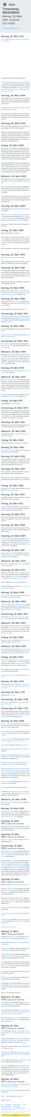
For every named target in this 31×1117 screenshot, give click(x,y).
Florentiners (15, 907)
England (3, 787)
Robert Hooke (5, 781)
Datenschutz (17, 1104)
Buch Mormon (25, 640)
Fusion (9, 488)
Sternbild (20, 702)
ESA (4, 358)
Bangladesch (16, 403)
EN (2, 1104)
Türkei (15, 582)
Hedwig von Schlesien (7, 839)
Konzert (25, 651)
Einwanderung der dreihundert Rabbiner (12, 913)
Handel (15, 869)
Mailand (3, 954)
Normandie (19, 1096)
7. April (27, 1031)
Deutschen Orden (8, 853)
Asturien (16, 490)
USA (7, 588)
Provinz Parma (14, 866)
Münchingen (23, 1012)
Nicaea (22, 1054)
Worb (20, 1013)
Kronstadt (5, 923)
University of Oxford (12, 764)
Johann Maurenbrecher (7, 731)
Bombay (25, 787)
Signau (14, 1013)
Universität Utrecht (8, 802)
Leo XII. (18, 661)
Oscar (25, 292)
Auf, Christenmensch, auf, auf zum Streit (13, 741)
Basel (10, 436)
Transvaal (5, 538)
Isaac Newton (5, 745)
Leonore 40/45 (19, 434)
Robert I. (3, 1096)
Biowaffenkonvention (19, 388)
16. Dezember (9, 379)
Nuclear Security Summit (14, 82)
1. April (3, 39)
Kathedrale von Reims (16, 884)
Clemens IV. (26, 839)
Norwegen (9, 1021)
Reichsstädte (24, 875)
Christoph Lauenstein (8, 292)
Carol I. (12, 555)
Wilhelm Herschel (6, 702)
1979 (17, 361)
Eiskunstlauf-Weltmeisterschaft (17, 39)
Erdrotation (9, 633)
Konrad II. (19, 1084)
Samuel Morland (5, 755)
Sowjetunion (17, 301)
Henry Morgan (25, 793)
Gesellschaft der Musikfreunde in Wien (18, 652)
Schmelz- (26, 781)
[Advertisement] (15, 59)
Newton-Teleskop (23, 745)
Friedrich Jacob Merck (7, 723)
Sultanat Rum (13, 1054)
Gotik (25, 884)
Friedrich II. (10, 888)
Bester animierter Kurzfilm (9, 294)
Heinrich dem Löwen (14, 985)
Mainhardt (12, 1090)
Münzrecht (21, 862)
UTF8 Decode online (9, 1110)
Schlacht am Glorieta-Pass (18, 604)
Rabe (24, 702)
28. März (3, 604)
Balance (17, 291)
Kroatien (9, 321)
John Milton (16, 749)
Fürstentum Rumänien (10, 553)
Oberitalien (16, 828)
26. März (19, 1031)
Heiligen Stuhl (26, 335)
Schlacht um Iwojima (9, 450)
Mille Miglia (10, 477)
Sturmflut (11, 669)
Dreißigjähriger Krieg (7, 811)
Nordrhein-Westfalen (9, 336)
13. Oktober (4, 363)
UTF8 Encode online (19, 1108)
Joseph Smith (10, 640)
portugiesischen (12, 900)
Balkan (25, 826)
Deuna (7, 977)
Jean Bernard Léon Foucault (17, 627)
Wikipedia (8, 1100)
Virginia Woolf (5, 506)
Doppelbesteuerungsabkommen (10, 316)
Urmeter (12, 695)
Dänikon (10, 1012)
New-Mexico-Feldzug (13, 609)
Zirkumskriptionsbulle (11, 660)
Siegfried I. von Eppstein (12, 1033)
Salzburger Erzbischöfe (9, 1040)
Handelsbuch (5, 907)
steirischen (26, 1040)
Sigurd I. (14, 1017)
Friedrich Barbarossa (12, 956)
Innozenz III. (6, 890)
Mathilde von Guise (20, 684)
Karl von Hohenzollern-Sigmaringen (11, 595)
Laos (25, 309)
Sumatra (20, 564)
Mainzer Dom (24, 1033)
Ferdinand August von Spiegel (9, 675)
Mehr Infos (22, 1112)
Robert (3, 1060)
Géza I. (20, 1046)
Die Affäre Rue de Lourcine (17, 617)
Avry (2, 971)
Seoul (24, 82)
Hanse (25, 867)
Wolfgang (25, 291)
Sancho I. (21, 898)
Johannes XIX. (9, 1084)
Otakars (23, 1042)
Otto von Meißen (8, 965)
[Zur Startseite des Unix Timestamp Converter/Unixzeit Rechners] (5, 4)
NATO (14, 179)
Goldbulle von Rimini (10, 851)
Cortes (13, 901)
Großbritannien (6, 344)
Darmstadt (23, 723)
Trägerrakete (9, 358)
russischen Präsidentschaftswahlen (16, 214)
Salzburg (3, 1066)
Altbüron (23, 1010)
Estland (10, 181)
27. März (3, 82)
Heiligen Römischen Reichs (10, 1086)
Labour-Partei (6, 345)
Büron (5, 1012)
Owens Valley (23, 586)
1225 (21, 921)
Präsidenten (19, 220)
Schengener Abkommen (18, 209)
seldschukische (5, 1052)
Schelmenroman (17, 768)
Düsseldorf (18, 733)
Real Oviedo (8, 490)
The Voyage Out (23, 506)
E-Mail (11, 237)
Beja (20, 992)
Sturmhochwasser (16, 576)
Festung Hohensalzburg (22, 1067)
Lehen (15, 921)
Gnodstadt (16, 1012)
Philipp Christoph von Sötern (9, 816)
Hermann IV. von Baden (13, 936)
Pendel (20, 626)
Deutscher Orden (6, 919)
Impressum (8, 1104)
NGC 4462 (8, 704)
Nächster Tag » (16, 28)
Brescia (22, 479)
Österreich (4, 394)
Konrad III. (25, 938)
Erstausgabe (6, 749)
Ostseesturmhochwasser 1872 (17, 578)
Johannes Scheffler (6, 739)
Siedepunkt (6, 783)
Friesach (16, 1038)
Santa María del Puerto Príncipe (17, 791)
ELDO (9, 360)
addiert (13, 756)
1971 (14, 379)
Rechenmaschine (24, 755)
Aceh (5, 565)
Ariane (16, 358)
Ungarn (12, 1048)
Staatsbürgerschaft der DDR (9, 396)
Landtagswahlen (5, 107)
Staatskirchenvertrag (7, 335)
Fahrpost (3, 735)
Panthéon (9, 629)
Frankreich (6, 41)
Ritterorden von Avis (15, 942)
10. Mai (9, 556)
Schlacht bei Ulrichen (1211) (9, 927)
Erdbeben (10, 826)
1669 (10, 777)
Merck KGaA (7, 727)
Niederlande (6, 564)
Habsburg (4, 1090)
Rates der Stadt (16, 867)
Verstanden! (15, 1115)
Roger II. (12, 1004)
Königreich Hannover (21, 663)
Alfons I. (27, 942)
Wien (6, 688)
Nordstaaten (18, 606)
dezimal (8, 756)
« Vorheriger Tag (7, 28)
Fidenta (4, 866)
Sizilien (3, 1002)
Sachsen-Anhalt (12, 109)
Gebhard (22, 1066)
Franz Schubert (23, 649)
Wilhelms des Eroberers (20, 1060)
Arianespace (12, 354)
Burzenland (20, 919)
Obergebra (4, 948)
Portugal (6, 944)
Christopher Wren (11, 762)
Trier (27, 813)
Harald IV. (18, 1019)
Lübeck (12, 860)
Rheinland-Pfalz (16, 107)
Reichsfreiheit (8, 862)
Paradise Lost (25, 749)
